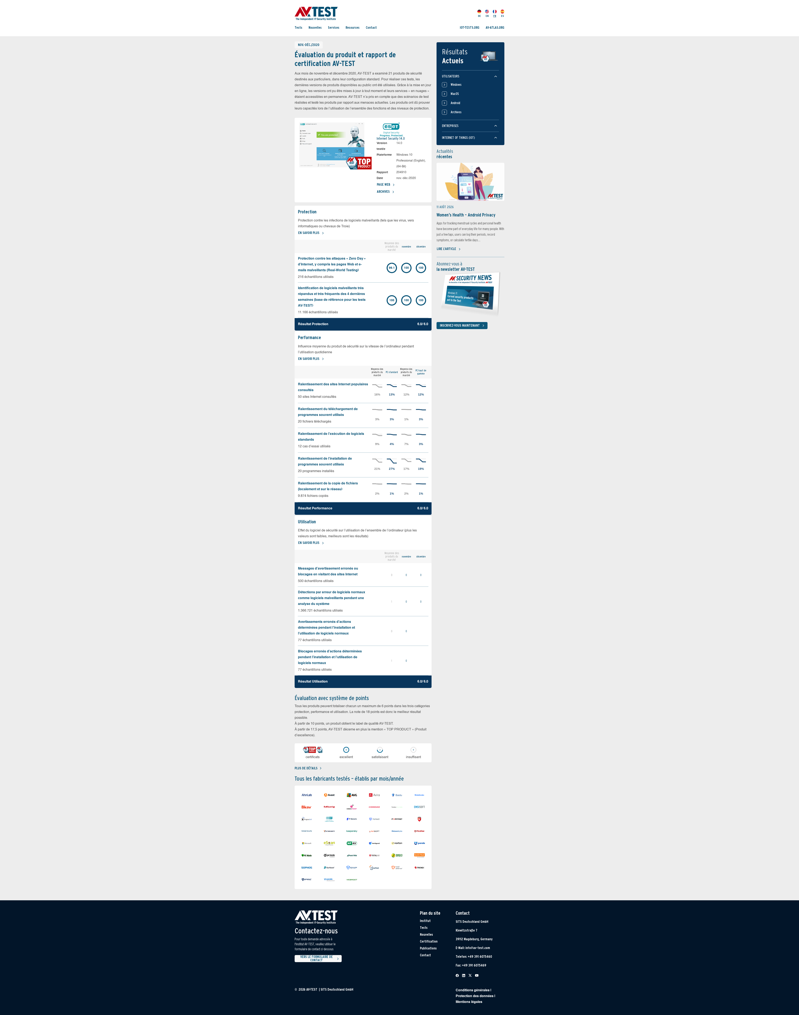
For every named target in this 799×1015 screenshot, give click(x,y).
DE (479, 15)
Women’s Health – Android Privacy (466, 215)
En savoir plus (308, 233)
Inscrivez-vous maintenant (460, 325)
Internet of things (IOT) (458, 138)
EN (487, 15)
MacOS (455, 94)
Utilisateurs (450, 76)
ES (502, 15)
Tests (298, 28)
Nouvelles (315, 28)
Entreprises (450, 126)
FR (494, 15)
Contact (371, 28)
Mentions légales (469, 1002)
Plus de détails (306, 768)
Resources (353, 28)
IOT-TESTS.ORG (469, 28)
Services (333, 28)
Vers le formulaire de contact (316, 958)
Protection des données (475, 996)
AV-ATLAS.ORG (495, 28)
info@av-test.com (477, 948)
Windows (456, 85)
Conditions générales (473, 990)
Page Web (383, 185)
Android (455, 103)
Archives (383, 192)
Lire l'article (446, 249)
